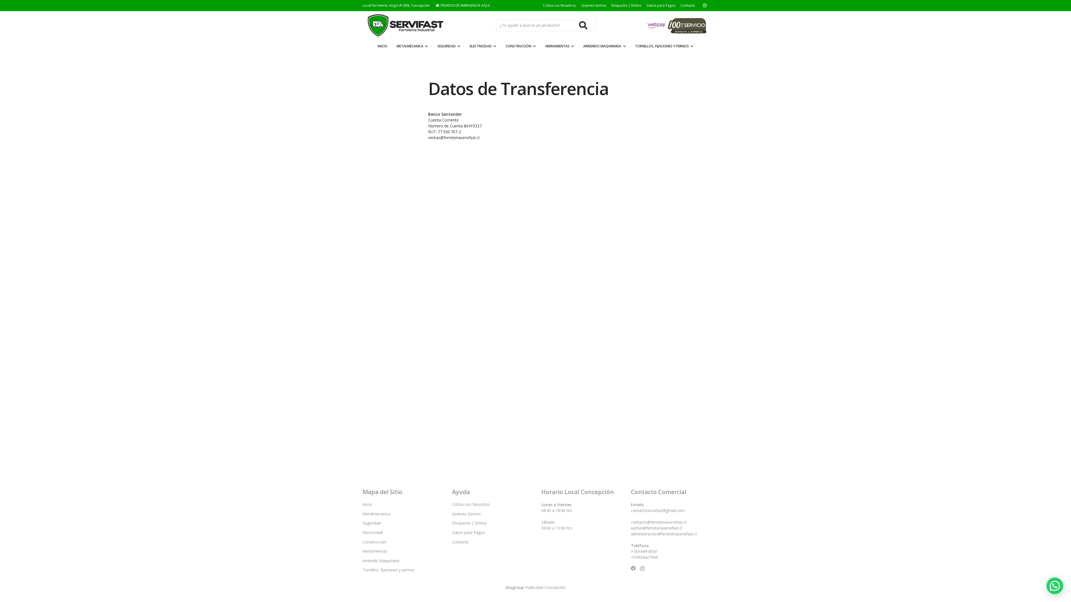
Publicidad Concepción (535, 587)
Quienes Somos (593, 5)
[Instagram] (704, 5)
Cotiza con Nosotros (559, 5)
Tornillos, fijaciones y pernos (388, 569)
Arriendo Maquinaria (381, 560)
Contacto (688, 5)
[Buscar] (583, 25)
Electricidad (373, 532)
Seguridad (371, 523)
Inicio (367, 504)
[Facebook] (633, 568)
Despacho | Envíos (626, 5)
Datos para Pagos (661, 5)
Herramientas (375, 551)
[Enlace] (404, 25)
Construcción (374, 542)
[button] (1054, 585)
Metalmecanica (376, 513)
